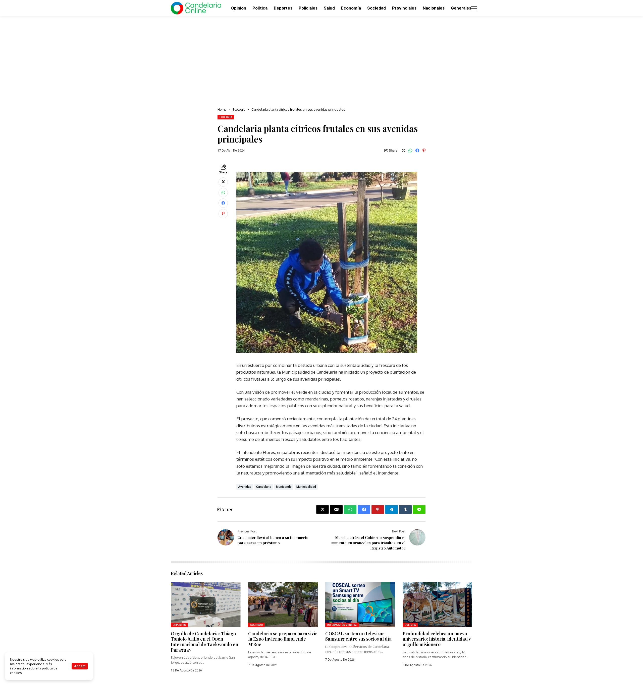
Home (222, 109)
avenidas (244, 487)
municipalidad (306, 487)
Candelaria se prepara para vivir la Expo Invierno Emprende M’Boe (282, 639)
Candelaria (263, 487)
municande (284, 487)
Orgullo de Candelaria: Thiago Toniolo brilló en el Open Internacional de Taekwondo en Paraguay (204, 642)
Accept (79, 666)
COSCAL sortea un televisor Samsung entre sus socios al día (358, 636)
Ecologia (239, 109)
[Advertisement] (321, 60)
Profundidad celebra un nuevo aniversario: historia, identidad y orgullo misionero (437, 639)
